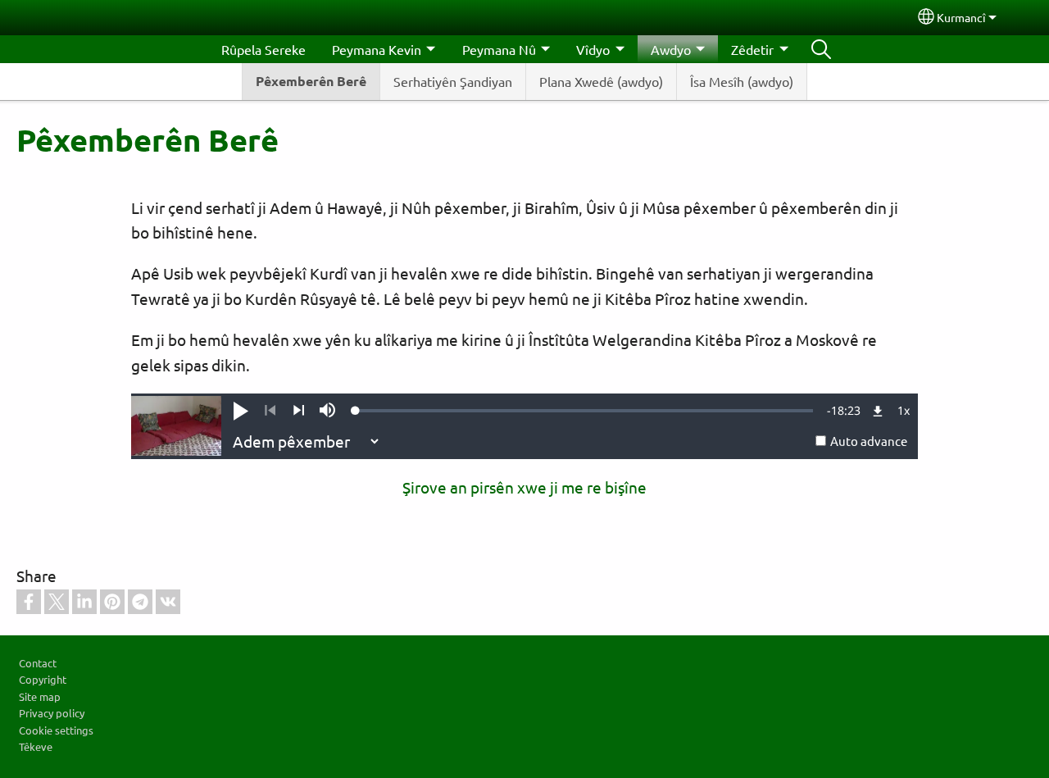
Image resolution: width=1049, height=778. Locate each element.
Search (821, 49)
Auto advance (868, 440)
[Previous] (270, 411)
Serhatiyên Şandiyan (452, 81)
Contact (38, 663)
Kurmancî (961, 17)
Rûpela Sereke (263, 49)
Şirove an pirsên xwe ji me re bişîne (524, 487)
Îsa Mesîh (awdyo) (741, 81)
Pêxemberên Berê (311, 80)
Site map (40, 696)
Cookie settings (56, 730)
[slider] (584, 410)
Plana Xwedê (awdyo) (601, 81)
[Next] (298, 411)
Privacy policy (51, 713)
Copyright (42, 679)
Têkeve (35, 746)
